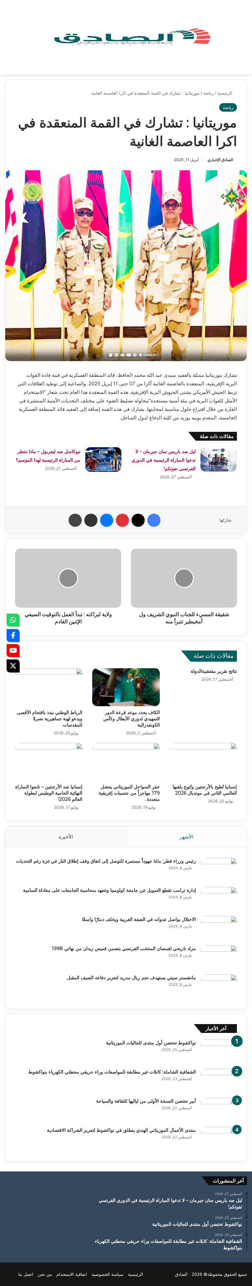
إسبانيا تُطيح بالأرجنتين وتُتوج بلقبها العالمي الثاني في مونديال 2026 (205, 790)
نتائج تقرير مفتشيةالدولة (214, 671)
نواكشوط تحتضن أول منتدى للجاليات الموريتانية (151, 1043)
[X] (13, 665)
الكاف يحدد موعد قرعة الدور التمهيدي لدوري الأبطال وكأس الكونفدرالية (131, 718)
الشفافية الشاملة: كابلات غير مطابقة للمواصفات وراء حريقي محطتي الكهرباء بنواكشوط (112, 1072)
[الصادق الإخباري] (132, 37)
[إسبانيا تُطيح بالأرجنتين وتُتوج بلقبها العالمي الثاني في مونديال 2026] (203, 762)
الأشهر (186, 837)
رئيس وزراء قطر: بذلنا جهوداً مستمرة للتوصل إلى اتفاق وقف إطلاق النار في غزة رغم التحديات (106, 861)
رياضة (208, 93)
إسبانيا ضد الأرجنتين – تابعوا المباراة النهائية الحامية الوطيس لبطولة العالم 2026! (48, 793)
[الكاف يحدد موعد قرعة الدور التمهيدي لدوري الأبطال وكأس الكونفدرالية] (125, 687)
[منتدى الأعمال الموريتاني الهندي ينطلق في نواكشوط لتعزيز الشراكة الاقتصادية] (219, 1139)
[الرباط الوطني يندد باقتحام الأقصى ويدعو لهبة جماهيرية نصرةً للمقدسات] (48, 687)
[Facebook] (13, 635)
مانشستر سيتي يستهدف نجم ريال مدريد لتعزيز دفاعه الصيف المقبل (131, 978)
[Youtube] (13, 650)
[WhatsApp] (13, 620)
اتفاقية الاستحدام (71, 1274)
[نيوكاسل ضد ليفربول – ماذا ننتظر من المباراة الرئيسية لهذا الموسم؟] (103, 459)
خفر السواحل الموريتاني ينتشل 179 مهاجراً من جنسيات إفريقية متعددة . (129, 793)
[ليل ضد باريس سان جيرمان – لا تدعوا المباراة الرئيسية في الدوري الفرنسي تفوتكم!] (218, 459)
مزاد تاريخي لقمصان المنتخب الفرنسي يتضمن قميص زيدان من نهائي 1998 (124, 948)
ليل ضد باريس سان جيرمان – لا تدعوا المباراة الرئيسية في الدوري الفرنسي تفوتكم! (164, 460)
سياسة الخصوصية (107, 1274)
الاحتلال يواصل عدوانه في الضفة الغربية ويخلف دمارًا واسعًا (139, 919)
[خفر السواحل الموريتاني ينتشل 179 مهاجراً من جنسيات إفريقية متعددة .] (125, 762)
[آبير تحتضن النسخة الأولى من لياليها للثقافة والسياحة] (219, 1110)
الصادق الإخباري (220, 159)
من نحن (45, 1274)
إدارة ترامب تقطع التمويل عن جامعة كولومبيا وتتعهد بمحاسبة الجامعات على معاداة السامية (109, 890)
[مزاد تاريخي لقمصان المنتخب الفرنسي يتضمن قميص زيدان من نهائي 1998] (219, 957)
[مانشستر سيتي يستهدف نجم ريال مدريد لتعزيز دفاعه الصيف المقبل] (219, 986)
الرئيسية (225, 93)
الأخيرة (66, 837)
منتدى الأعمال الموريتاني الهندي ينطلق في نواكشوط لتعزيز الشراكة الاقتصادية (121, 1130)
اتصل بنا (25, 1274)
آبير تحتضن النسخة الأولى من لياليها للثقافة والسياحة (146, 1101)
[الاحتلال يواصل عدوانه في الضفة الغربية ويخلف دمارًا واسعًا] (219, 928)
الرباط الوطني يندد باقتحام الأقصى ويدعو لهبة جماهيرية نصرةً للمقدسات (49, 718)
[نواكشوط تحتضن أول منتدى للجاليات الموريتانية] (219, 1051)
